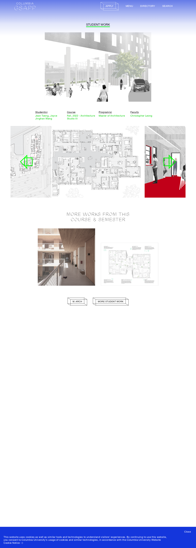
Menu (129, 6)
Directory (147, 6)
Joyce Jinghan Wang (46, 117)
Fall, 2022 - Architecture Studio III (81, 117)
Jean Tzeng (42, 115)
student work (98, 24)
